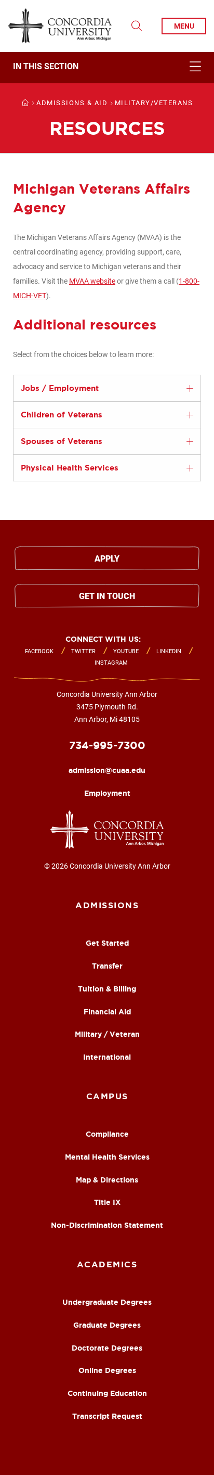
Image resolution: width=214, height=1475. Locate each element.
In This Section (45, 66)
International (107, 1057)
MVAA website (92, 281)
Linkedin (168, 651)
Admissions (107, 905)
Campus (107, 1096)
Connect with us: (103, 639)
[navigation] (107, 67)
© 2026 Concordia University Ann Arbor (107, 866)
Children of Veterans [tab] (61, 414)
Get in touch (107, 596)
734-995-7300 (107, 745)
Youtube (126, 651)
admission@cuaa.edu (107, 770)
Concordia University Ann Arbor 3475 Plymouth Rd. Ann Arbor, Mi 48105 (107, 706)
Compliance (107, 1134)
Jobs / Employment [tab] (60, 388)
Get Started (107, 943)
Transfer (107, 966)
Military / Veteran (107, 1034)
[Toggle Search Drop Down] (136, 26)
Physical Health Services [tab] (69, 467)
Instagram (111, 662)
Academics (107, 1264)
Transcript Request (107, 1416)
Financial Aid (107, 1012)
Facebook (39, 651)
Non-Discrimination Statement (107, 1225)
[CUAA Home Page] (60, 26)
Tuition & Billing (107, 989)
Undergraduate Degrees (107, 1302)
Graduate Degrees (107, 1325)
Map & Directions (107, 1180)
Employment (107, 793)
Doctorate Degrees (107, 1348)
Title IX (107, 1202)
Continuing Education (107, 1393)
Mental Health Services (107, 1157)
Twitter (83, 651)
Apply (107, 559)
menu (184, 26)
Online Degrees (107, 1370)
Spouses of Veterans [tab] (61, 441)
